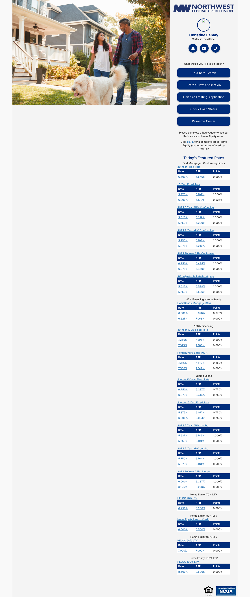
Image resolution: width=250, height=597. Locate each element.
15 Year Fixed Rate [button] (188, 184)
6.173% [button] (200, 199)
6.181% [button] (200, 463)
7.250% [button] (182, 339)
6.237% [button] (200, 481)
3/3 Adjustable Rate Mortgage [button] (195, 276)
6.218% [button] (200, 217)
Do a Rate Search (203, 73)
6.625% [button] (183, 318)
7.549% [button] (200, 368)
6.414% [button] (200, 394)
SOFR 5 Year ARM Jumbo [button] (192, 425)
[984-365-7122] (216, 48)
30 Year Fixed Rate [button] (188, 166)
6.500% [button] (183, 176)
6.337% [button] (200, 389)
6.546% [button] (200, 176)
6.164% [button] (200, 458)
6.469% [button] (200, 268)
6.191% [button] (200, 440)
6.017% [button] (200, 412)
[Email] (204, 48)
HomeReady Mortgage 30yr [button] (194, 303)
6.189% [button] (200, 435)
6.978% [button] (200, 313)
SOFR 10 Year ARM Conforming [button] (196, 253)
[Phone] (215, 48)
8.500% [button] (183, 571)
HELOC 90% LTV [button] (187, 540)
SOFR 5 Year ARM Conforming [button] (195, 207)
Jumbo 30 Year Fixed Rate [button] (193, 379)
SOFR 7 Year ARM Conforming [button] (195, 230)
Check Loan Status (203, 109)
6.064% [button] (200, 417)
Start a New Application (204, 85)
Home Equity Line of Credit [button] (193, 519)
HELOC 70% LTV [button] (187, 498)
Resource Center (203, 121)
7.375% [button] (182, 345)
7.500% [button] (182, 368)
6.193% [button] (200, 240)
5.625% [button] (183, 217)
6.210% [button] (200, 245)
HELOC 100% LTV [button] (188, 561)
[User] (193, 48)
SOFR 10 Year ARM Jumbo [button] (193, 471)
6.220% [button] (200, 222)
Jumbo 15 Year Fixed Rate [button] (193, 402)
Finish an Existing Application (204, 97)
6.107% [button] (200, 194)
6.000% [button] (183, 199)
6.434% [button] (200, 263)
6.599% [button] (200, 286)
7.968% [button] (200, 345)
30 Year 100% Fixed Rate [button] (192, 329)
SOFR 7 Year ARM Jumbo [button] (192, 448)
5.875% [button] (183, 194)
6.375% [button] (183, 268)
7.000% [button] (182, 550)
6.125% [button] (182, 486)
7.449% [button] (200, 362)
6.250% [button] (183, 263)
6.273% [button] (200, 486)
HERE (190, 141)
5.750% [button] (183, 222)
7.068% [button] (200, 318)
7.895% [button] (200, 339)
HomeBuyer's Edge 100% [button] (192, 352)
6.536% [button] (200, 291)
